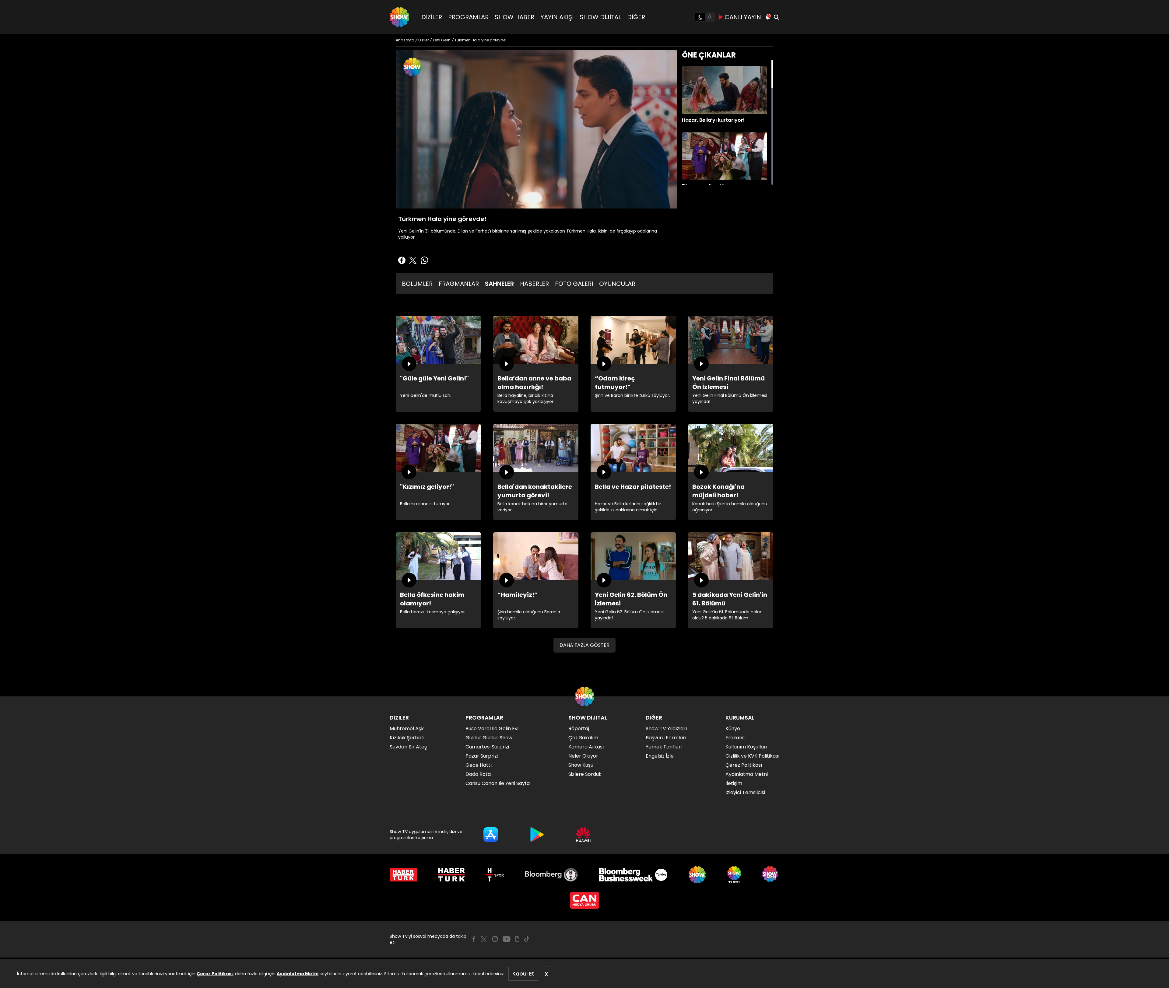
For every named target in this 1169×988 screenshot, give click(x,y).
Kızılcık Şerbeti (407, 737)
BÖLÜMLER (417, 283)
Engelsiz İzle (660, 755)
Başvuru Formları (666, 737)
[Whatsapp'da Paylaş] (424, 260)
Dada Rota (478, 774)
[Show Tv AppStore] (490, 834)
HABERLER (534, 283)
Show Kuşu (580, 765)
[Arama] (776, 17)
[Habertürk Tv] (451, 874)
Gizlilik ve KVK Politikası (752, 755)
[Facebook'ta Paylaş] (401, 260)
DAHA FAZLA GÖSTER (584, 645)
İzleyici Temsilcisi (745, 792)
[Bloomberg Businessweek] (633, 874)
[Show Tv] (399, 17)
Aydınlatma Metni (297, 974)
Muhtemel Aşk (407, 728)
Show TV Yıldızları (666, 728)
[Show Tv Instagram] (495, 939)
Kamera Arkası (586, 746)
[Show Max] (770, 874)
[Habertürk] (403, 874)
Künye (732, 728)
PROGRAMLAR (468, 17)
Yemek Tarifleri (664, 746)
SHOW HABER (514, 17)
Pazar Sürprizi (481, 755)
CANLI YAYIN (743, 17)
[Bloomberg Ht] (551, 874)
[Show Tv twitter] (483, 939)
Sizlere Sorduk (585, 774)
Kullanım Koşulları (746, 746)
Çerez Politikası (215, 974)
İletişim (733, 783)
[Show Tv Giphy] (517, 939)
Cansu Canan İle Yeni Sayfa (497, 783)
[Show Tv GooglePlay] (537, 834)
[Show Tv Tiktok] (526, 939)
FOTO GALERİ (574, 283)
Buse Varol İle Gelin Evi (491, 728)
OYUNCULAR (617, 283)
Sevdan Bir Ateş (408, 746)
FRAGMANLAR (459, 283)
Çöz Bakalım (583, 737)
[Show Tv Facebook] (473, 939)
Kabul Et (523, 973)
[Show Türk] (734, 874)
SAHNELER (499, 283)
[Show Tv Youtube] (507, 939)
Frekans (735, 737)
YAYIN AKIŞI (557, 17)
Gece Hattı (478, 765)
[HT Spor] (495, 874)
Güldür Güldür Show (488, 737)
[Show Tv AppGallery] (583, 834)
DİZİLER (431, 17)
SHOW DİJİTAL (600, 17)
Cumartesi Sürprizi (487, 746)
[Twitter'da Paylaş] (412, 260)
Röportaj (578, 728)
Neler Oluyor (583, 755)
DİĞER (636, 17)
